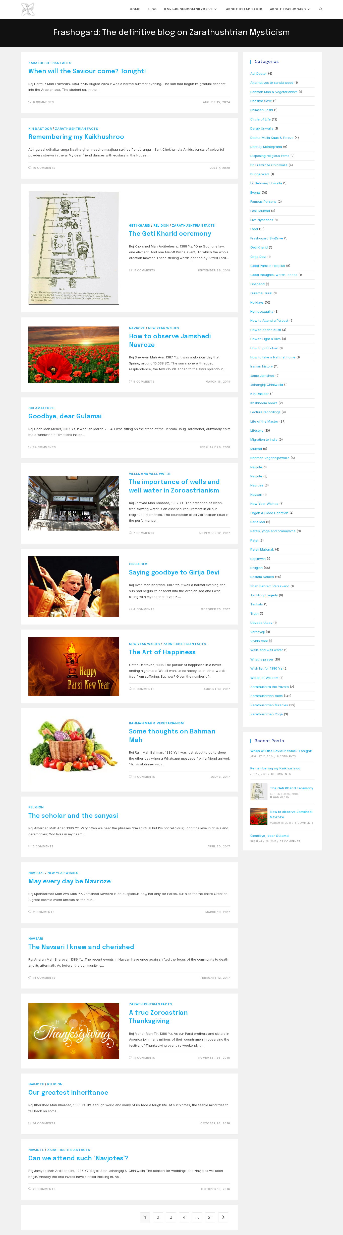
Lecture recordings (265, 412)
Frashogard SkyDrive (266, 238)
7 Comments (143, 533)
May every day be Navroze (69, 882)
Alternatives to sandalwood (271, 82)
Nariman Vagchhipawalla (270, 458)
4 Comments (143, 609)
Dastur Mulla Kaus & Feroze (272, 138)
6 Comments (43, 102)
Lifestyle (256, 430)
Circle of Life (260, 119)
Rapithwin (258, 559)
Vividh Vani (259, 641)
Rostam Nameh (262, 577)
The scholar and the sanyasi (73, 816)
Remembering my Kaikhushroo (76, 137)
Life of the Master (264, 421)
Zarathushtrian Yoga (266, 714)
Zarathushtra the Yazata (269, 687)
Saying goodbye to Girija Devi (174, 573)
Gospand (257, 284)
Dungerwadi (259, 174)
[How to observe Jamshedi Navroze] (258, 816)
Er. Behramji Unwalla (266, 183)
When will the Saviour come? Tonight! (87, 71)
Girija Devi (138, 564)
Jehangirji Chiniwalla (266, 385)
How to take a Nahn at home (272, 357)
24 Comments (44, 447)
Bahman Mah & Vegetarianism (156, 723)
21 (210, 1217)
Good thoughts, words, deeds (273, 275)
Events (255, 192)
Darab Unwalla (261, 128)
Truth (254, 613)
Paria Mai (257, 522)
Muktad (256, 449)
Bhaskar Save (261, 101)
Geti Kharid (139, 225)
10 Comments (44, 168)
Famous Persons (263, 201)
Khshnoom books (263, 403)
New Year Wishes (163, 328)
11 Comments (144, 270)
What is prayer (261, 659)
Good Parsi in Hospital (267, 266)
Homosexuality (261, 311)
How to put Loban (264, 348)
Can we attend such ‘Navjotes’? (78, 1159)
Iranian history (261, 366)
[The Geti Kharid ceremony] (258, 791)
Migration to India (263, 439)
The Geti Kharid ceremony (170, 234)
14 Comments (44, 977)
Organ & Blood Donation (269, 513)
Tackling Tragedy (264, 595)
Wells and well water (149, 474)
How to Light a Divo (265, 339)
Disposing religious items (269, 156)
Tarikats (256, 604)
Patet (254, 540)
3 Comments (43, 846)
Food (254, 229)
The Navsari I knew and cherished (81, 947)
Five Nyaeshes (261, 220)
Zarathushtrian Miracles (269, 705)
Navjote (36, 1084)
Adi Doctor (258, 73)
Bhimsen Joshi (261, 110)
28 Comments (44, 1189)
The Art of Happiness (162, 652)
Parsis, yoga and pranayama (273, 531)
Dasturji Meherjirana (266, 147)
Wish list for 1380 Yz (266, 668)
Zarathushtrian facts (49, 63)
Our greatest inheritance (68, 1093)
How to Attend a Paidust (269, 320)
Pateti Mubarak (262, 549)
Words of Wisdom (264, 678)
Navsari (35, 938)
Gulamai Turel (41, 408)
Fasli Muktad (260, 211)
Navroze (137, 328)
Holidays (257, 302)
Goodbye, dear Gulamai (65, 417)
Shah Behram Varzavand (269, 586)
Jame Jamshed (262, 376)
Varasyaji (257, 632)
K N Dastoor (40, 129)
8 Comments (143, 381)
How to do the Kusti (265, 330)
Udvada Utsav (261, 623)
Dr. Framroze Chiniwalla (269, 165)
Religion (161, 225)
